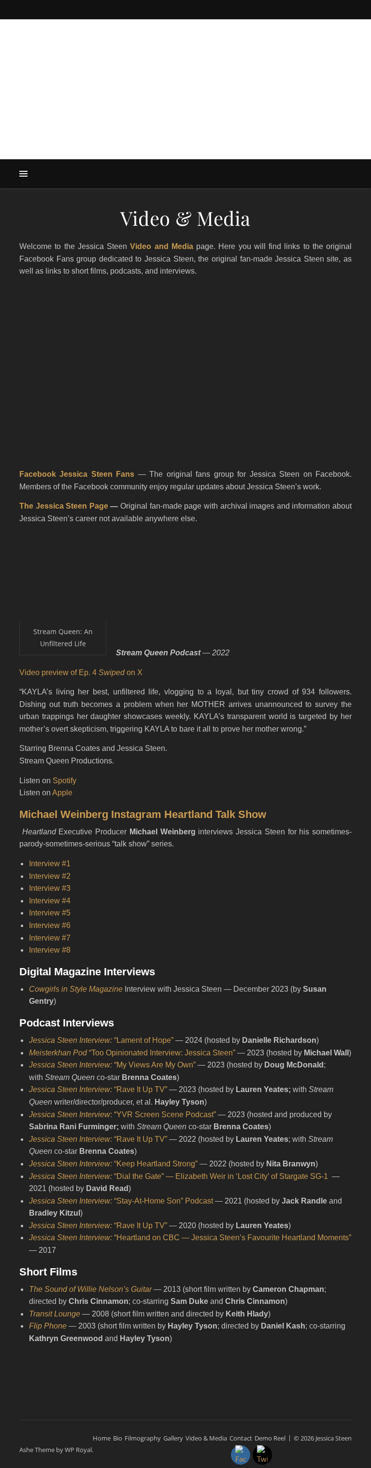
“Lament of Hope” (101, 1040)
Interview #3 (50, 888)
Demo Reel (270, 1438)
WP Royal (78, 1449)
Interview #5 (50, 913)
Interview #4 (50, 901)
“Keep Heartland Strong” (156, 1164)
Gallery (173, 1438)
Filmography (143, 1438)
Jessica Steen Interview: (71, 1164)
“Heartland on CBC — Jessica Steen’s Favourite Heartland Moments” (190, 1237)
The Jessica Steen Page (63, 506)
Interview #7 (50, 938)
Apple (62, 793)
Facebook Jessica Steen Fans (76, 474)
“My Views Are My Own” (112, 1065)
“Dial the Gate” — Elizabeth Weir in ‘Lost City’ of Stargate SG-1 (179, 1176)
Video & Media (206, 1438)
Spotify (64, 780)
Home (102, 1438)
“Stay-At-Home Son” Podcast (121, 1201)
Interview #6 (50, 925)
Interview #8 (50, 950)
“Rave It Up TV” (98, 1139)
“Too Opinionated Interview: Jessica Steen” (162, 1053)
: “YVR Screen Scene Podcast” (122, 1114)
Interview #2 (50, 876)
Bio (117, 1438)
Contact (240, 1438)
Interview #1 (50, 863)
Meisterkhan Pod (59, 1053)
